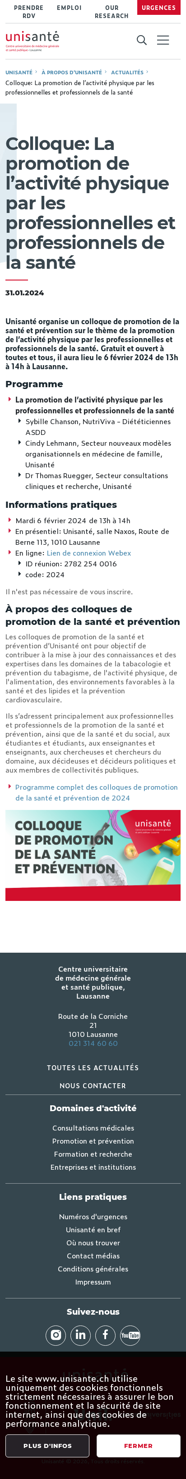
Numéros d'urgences (93, 1216)
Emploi (69, 8)
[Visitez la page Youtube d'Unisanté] (130, 1335)
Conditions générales (93, 1268)
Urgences (159, 8)
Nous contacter (93, 1085)
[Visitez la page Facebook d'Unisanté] (105, 1335)
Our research (112, 12)
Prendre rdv (29, 12)
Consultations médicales (93, 1127)
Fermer (138, 1445)
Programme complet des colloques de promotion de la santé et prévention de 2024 (96, 792)
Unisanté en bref (93, 1229)
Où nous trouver (93, 1242)
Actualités (127, 72)
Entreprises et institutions (93, 1166)
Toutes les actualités (93, 1067)
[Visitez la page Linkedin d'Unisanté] (80, 1335)
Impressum (93, 1281)
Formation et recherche (93, 1153)
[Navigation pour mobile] (163, 40)
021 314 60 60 (93, 1042)
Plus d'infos (47, 1445)
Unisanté (19, 72)
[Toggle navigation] (163, 41)
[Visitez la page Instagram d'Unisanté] (56, 1335)
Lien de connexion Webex (89, 552)
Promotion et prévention (93, 1140)
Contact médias (93, 1255)
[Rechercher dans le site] (141, 40)
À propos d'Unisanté (72, 72)
